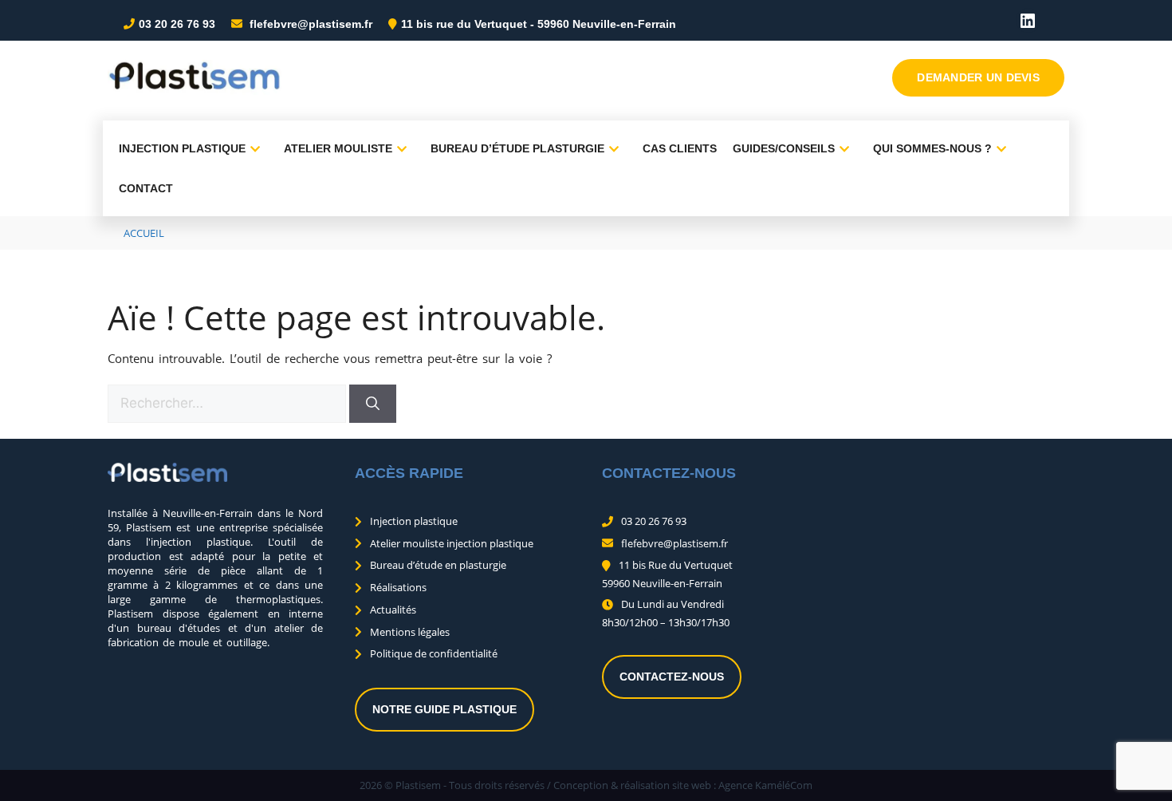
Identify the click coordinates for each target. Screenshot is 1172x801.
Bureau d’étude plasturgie (517, 148)
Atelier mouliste (338, 148)
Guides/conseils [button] (784, 148)
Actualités (393, 609)
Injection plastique (182, 148)
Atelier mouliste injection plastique (451, 543)
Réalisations (398, 587)
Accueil (144, 233)
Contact (146, 188)
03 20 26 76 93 (177, 24)
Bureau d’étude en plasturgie (438, 565)
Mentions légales (410, 632)
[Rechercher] (372, 404)
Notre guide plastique (444, 709)
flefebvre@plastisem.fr (309, 24)
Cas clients (680, 148)
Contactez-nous (671, 676)
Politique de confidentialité (434, 653)
